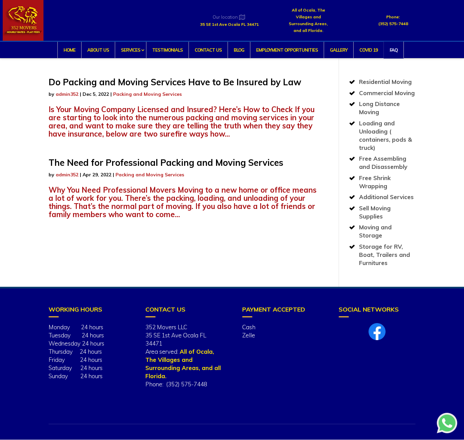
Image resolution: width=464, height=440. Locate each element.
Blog (239, 50)
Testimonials (167, 50)
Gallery (338, 50)
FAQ (393, 50)
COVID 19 (368, 50)
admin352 (67, 94)
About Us (98, 50)
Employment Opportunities (287, 50)
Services (130, 50)
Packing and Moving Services (147, 94)
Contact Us (208, 50)
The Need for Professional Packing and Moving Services (166, 162)
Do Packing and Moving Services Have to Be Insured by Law (175, 82)
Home (69, 50)
